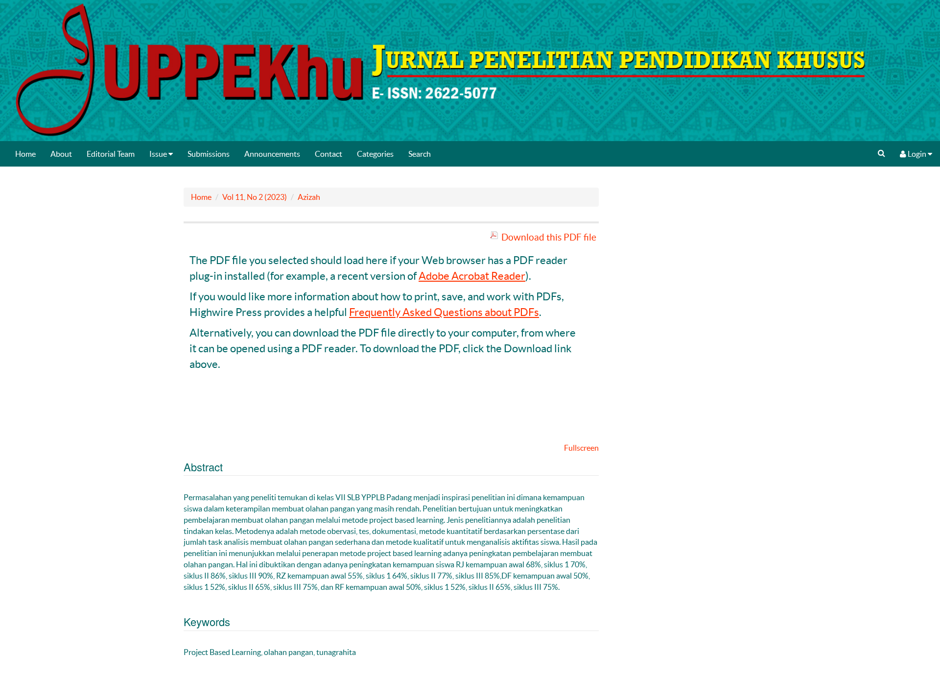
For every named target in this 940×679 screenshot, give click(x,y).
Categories (375, 153)
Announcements (272, 153)
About (61, 153)
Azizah (309, 197)
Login (917, 153)
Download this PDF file (548, 237)
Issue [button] (158, 153)
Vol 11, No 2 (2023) (254, 197)
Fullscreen (581, 447)
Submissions (209, 153)
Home (25, 153)
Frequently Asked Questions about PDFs (444, 312)
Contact (328, 153)
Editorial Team (111, 153)
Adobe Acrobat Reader (472, 275)
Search (419, 153)
